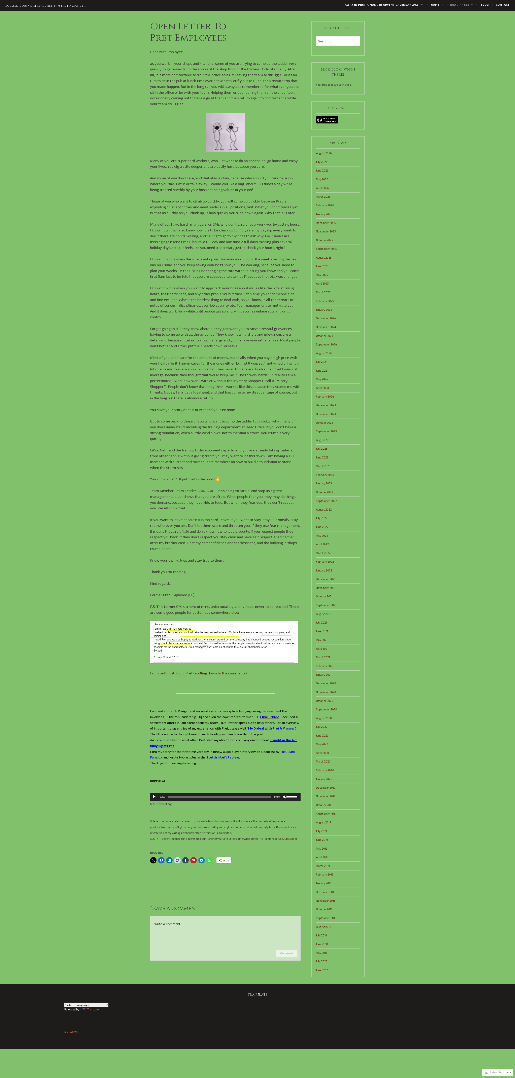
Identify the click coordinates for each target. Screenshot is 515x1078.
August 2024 (324, 353)
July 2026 (322, 161)
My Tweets (71, 1031)
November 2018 (325, 900)
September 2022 (326, 501)
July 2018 (321, 935)
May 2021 (322, 639)
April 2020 (322, 752)
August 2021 (323, 614)
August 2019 (323, 822)
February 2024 (325, 396)
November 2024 (326, 327)
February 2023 (325, 474)
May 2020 (322, 744)
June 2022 (322, 526)
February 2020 (325, 770)
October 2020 (324, 700)
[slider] (293, 796)
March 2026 (323, 196)
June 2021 (322, 631)
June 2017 (322, 970)
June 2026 (322, 170)
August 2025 (324, 257)
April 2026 (322, 188)
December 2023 (326, 405)
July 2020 (322, 726)
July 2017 (321, 961)
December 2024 (326, 318)
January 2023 (324, 483)
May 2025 (322, 274)
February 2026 (325, 205)
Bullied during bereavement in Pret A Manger (45, 6)
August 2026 (324, 153)
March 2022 (323, 553)
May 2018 (322, 952)
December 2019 (325, 787)
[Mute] (285, 797)
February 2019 (324, 874)
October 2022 (324, 492)
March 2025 (323, 292)
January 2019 (324, 883)
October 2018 (324, 909)
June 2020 (322, 735)
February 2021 (324, 666)
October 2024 (324, 335)
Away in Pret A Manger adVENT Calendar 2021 (382, 4)
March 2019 (323, 865)
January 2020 (324, 779)
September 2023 (326, 431)
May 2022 (322, 535)
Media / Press (458, 4)
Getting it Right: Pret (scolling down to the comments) (203, 673)
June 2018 (322, 944)
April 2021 (322, 648)
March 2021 (323, 657)
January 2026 (324, 214)
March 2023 (323, 466)
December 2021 (325, 579)
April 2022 (322, 544)
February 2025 (325, 301)
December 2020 (326, 683)
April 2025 (322, 283)
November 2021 (325, 587)
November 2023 (326, 414)
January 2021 (324, 674)
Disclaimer (290, 838)
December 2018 (325, 892)
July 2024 (322, 361)
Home (435, 4)
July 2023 (321, 448)
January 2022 (324, 570)
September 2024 (326, 344)
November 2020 (326, 692)
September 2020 (326, 709)
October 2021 (324, 596)
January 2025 (324, 309)
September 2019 (326, 813)
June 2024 (322, 370)
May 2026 (322, 179)
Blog (485, 4)
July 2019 (321, 831)
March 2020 (323, 761)
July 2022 (322, 518)
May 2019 (322, 848)
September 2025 (326, 248)
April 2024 (322, 387)
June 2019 (322, 839)
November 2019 (325, 796)
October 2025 (324, 240)
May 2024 (322, 379)
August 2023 (324, 440)
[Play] (154, 797)
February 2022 (325, 561)
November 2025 (326, 231)
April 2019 (322, 857)
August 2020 (324, 718)
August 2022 (324, 509)
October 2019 (324, 805)
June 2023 (322, 457)
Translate (93, 1009)
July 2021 (321, 622)
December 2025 (326, 222)
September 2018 (326, 918)
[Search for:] (338, 41)
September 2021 (326, 605)
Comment (286, 953)
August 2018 (323, 926)
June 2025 (322, 266)
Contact (503, 4)
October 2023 (324, 422)
